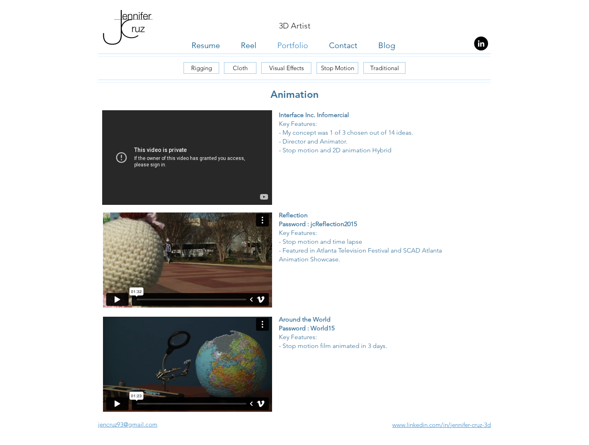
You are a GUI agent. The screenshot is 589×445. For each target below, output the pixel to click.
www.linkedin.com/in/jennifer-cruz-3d (441, 425)
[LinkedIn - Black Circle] (481, 43)
